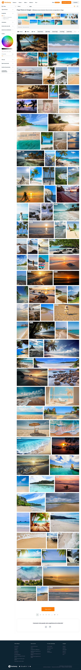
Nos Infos (49, 649)
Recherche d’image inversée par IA (19, 657)
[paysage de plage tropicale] (22, 294)
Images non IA (5, 18)
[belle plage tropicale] (36, 176)
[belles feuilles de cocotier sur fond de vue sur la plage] (73, 557)
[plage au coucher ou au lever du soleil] (64, 594)
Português (65, 649)
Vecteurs (14, 2)
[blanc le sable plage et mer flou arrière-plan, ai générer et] (33, 428)
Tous (4, 15)
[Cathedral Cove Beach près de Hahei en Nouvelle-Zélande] (33, 246)
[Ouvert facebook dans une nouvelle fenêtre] (19, 666)
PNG (34, 31)
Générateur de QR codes (19, 661)
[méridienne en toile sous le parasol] (52, 540)
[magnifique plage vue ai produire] (61, 348)
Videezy (15, 649)
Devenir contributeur (49, 652)
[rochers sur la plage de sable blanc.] (61, 294)
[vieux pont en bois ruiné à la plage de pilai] (67, 484)
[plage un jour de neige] (22, 246)
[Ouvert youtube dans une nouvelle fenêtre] (30, 666)
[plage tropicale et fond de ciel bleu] (54, 557)
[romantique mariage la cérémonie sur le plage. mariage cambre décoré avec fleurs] (48, 106)
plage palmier (40, 31)
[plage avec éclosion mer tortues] (42, 294)
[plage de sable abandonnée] (73, 75)
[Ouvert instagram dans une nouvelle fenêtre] (21, 666)
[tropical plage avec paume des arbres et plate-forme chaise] (62, 396)
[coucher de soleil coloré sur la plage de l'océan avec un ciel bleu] (43, 246)
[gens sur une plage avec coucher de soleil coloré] (61, 576)
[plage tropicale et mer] (30, 412)
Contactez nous (50, 648)
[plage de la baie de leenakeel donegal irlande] (62, 502)
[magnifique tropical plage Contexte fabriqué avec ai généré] (31, 396)
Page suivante (48, 609)
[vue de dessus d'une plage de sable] (28, 141)
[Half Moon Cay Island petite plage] (61, 75)
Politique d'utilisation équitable (67, 666)
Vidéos (25, 2)
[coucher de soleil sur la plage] (29, 75)
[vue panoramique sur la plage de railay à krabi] (61, 412)
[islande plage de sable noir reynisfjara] (36, 348)
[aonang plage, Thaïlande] (31, 502)
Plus (36, 2)
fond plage (62, 31)
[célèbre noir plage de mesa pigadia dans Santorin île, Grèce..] (50, 194)
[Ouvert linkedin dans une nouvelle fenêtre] (23, 666)
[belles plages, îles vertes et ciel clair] (42, 594)
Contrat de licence (34, 646)
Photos (20, 2)
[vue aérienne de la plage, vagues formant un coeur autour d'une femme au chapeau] (68, 540)
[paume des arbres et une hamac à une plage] (48, 176)
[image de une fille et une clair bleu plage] (22, 211)
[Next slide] (77, 31)
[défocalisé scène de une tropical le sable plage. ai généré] (25, 363)
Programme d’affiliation (35, 649)
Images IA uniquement (7, 17)
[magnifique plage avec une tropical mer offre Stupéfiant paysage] (67, 158)
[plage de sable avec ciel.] (64, 522)
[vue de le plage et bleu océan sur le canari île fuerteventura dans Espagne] (21, 278)
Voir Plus (74, 22)
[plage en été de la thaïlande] (32, 122)
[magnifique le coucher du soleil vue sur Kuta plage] (73, 141)
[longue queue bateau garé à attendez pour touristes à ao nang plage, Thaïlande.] (73, 229)
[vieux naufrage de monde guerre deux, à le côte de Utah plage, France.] (60, 141)
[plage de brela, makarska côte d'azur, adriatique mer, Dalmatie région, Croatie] (73, 176)
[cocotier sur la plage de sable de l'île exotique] (42, 59)
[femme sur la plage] (64, 465)
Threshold (4, 54)
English (64, 646)
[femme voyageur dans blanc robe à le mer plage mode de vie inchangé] (34, 211)
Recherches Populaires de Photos (35, 654)
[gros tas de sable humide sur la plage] (23, 176)
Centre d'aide (49, 646)
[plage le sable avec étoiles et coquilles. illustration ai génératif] (26, 594)
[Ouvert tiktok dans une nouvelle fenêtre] (26, 666)
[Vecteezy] (6, 2)
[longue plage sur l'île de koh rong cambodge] (22, 262)
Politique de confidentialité (56, 666)
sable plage (47, 31)
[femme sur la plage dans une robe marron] (33, 262)
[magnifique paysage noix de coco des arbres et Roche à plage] (47, 211)
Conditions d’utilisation (47, 666)
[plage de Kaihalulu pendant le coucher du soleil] (68, 194)
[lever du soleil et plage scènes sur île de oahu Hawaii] (60, 229)
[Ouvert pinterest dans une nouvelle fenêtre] (24, 666)
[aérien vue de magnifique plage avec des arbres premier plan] (61, 176)
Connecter (75, 2)
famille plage (69, 31)
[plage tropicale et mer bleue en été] (63, 59)
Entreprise (16, 651)
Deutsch (64, 651)
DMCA (32, 648)
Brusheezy (16, 646)
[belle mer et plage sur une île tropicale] (42, 484)
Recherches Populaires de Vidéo (35, 657)
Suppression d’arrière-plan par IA (19, 659)
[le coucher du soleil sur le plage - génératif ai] (33, 465)
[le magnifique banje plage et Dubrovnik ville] (22, 330)
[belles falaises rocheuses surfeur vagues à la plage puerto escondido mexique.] (50, 158)
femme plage (55, 31)
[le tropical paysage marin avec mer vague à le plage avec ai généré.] (34, 445)
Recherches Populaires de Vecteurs (35, 652)
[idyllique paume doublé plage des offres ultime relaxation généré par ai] (30, 158)
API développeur (17, 654)
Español (64, 648)
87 (54, 614)
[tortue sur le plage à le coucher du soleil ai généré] (64, 262)
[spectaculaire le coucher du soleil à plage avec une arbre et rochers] (65, 445)
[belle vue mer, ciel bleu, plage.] (23, 484)
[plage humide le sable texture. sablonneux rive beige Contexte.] (47, 312)
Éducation (16, 652)
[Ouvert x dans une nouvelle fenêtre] (28, 666)
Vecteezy (16, 648)
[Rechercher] (74, 6)
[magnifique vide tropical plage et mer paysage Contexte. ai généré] (69, 106)
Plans (53, 2)
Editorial (31, 2)
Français (64, 652)
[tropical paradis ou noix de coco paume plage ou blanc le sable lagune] (63, 122)
